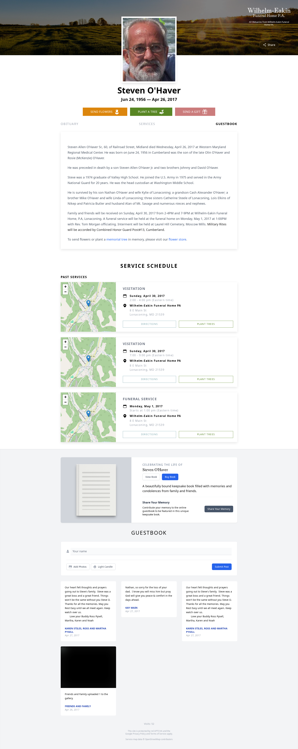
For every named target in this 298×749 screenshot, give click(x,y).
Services (147, 124)
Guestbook (226, 124)
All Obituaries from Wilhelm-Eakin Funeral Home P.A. (269, 23)
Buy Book (170, 476)
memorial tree (116, 239)
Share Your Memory (218, 509)
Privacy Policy (139, 733)
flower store (177, 239)
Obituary (69, 124)
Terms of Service (158, 733)
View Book (151, 476)
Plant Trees (206, 324)
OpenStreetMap (152, 739)
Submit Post (222, 566)
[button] (88, 303)
